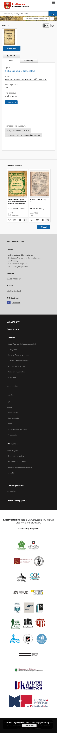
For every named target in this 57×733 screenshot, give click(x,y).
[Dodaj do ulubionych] (52, 25)
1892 (7, 87)
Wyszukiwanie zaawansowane (36, 18)
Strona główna (13, 329)
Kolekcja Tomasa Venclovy (18, 355)
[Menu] (53, 2)
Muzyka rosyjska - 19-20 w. (18, 130)
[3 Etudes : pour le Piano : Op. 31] (9, 37)
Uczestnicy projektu (15, 456)
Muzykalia (11, 377)
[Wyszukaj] (53, 13)
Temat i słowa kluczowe (17, 429)
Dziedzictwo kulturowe (16, 366)
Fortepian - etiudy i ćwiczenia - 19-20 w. (23, 135)
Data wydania (13, 418)
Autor (9, 407)
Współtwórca (12, 412)
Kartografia (12, 349)
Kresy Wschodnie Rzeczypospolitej (21, 344)
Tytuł (9, 401)
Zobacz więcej (13, 386)
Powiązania (12, 435)
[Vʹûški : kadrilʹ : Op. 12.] (39, 183)
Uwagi (10, 423)
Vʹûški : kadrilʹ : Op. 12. (38, 200)
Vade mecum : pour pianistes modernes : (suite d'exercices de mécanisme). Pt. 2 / (17, 201)
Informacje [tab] (28, 61)
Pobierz (13, 55)
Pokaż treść (12, 48)
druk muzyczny (12, 96)
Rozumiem (29, 725)
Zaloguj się (12, 491)
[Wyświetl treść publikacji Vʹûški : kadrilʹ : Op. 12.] (42, 220)
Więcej (44, 227)
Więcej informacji (42, 723)
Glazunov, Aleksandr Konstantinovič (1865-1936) (26, 79)
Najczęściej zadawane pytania (19, 467)
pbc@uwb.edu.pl (14, 291)
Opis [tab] (11, 61)
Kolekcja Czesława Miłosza (18, 360)
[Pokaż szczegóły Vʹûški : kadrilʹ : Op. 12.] (47, 220)
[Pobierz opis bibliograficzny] (14, 220)
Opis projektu (13, 450)
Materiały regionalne (16, 372)
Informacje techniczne (16, 461)
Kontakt (10, 473)
